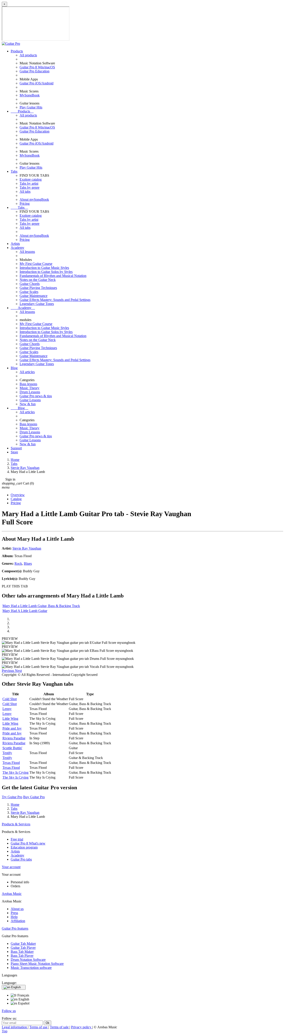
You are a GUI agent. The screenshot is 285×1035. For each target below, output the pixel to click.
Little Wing (10, 718)
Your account (11, 867)
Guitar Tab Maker (23, 943)
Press (14, 913)
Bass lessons (28, 384)
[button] (8, 671)
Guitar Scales (29, 292)
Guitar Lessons (30, 400)
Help (14, 917)
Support (16, 448)
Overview (18, 495)
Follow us (9, 1011)
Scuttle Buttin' (12, 748)
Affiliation (18, 921)
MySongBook (30, 95)
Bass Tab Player (22, 955)
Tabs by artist (29, 183)
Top (4, 1031)
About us (17, 909)
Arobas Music (12, 894)
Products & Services (16, 824)
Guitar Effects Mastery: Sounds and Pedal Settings (55, 300)
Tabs (14, 171)
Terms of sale (59, 1027)
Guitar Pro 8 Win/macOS (37, 67)
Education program (24, 847)
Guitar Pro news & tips (36, 396)
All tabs (25, 191)
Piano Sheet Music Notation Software (37, 963)
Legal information (15, 1027)
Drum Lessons (30, 392)
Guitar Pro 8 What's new (28, 843)
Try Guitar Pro (12, 797)
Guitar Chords (30, 284)
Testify (7, 753)
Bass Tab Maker (22, 951)
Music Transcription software (31, 968)
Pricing (25, 203)
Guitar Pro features (15, 928)
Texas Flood (11, 763)
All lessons (27, 252)
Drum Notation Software (28, 959)
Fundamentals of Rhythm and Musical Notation (53, 276)
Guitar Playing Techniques (38, 288)
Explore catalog (31, 179)
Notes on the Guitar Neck (38, 280)
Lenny (7, 709)
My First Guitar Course (36, 264)
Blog (14, 368)
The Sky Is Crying (15, 772)
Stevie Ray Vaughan (26, 548)
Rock (18, 563)
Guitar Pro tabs (21, 859)
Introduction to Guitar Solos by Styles (46, 272)
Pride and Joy (12, 728)
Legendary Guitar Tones (37, 304)
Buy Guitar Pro (34, 797)
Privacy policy (81, 1027)
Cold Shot (9, 699)
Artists (15, 243)
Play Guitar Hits (31, 107)
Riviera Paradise (13, 738)
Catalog (16, 499)
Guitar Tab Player (23, 947)
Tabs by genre (29, 187)
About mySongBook (34, 199)
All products (28, 55)
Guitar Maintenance (33, 296)
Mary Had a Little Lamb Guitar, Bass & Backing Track (41, 606)
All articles (27, 372)
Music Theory (29, 388)
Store (14, 452)
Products (17, 51)
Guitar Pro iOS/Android (36, 83)
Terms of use (38, 1027)
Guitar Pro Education (34, 71)
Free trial (17, 839)
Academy (17, 248)
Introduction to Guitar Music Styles (44, 268)
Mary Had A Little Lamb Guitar (24, 611)
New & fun (28, 404)
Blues (28, 563)
